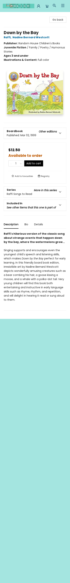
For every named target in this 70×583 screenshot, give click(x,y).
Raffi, (8, 37)
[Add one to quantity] (20, 163)
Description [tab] (11, 224)
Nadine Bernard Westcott (31, 37)
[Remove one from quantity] (11, 163)
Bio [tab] (26, 224)
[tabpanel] (35, 271)
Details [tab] (38, 224)
